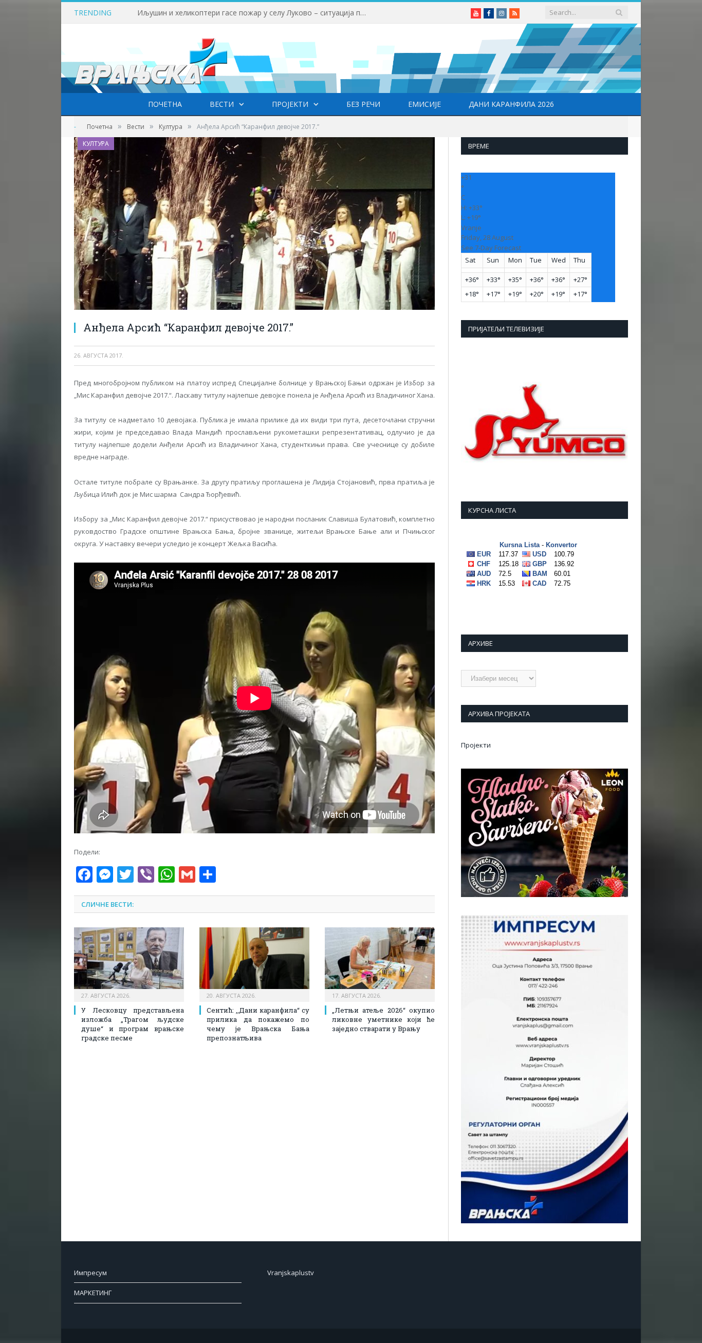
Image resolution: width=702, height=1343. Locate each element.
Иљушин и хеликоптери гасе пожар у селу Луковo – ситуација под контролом (255, 12)
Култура (96, 143)
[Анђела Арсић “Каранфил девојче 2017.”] (254, 224)
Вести (222, 104)
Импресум (90, 1272)
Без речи (363, 104)
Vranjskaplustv (290, 1272)
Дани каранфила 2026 (511, 104)
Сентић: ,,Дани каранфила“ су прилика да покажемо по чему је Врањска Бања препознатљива (258, 1024)
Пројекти (290, 104)
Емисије (424, 104)
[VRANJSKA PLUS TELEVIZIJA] (151, 58)
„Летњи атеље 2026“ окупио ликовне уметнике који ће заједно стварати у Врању (383, 1019)
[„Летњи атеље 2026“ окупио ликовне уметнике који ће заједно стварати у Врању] (380, 963)
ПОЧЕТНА (165, 104)
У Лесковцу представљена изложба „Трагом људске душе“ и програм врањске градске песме (132, 1024)
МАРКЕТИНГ (93, 1292)
